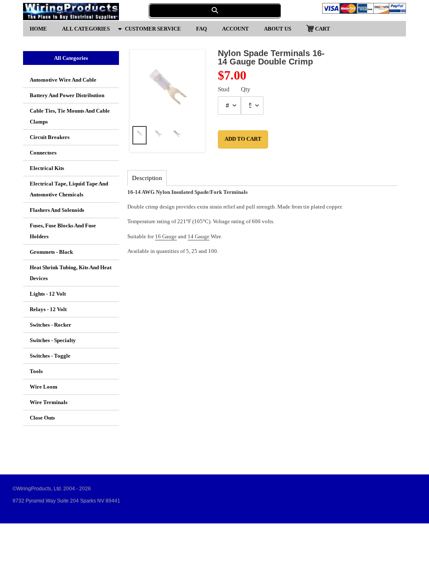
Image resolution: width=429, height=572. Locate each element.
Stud (224, 89)
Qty (246, 89)
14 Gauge (198, 236)
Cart (322, 28)
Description (147, 178)
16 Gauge (166, 236)
